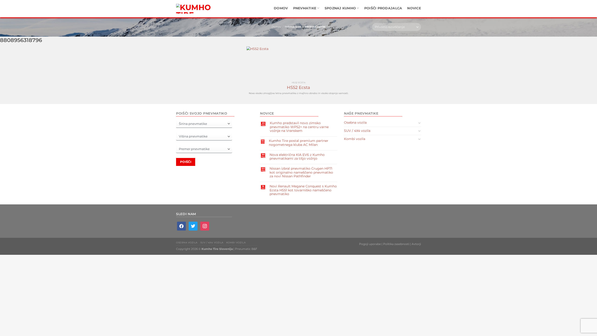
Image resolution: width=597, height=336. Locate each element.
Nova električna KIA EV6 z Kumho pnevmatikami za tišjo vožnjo (297, 156)
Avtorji (416, 244)
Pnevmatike (304, 8)
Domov (281, 8)
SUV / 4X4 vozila (357, 131)
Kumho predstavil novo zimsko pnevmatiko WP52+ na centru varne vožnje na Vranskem (299, 127)
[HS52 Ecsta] (298, 62)
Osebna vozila (355, 122)
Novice (414, 8)
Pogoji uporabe (370, 244)
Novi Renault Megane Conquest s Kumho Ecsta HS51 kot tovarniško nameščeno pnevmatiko (303, 190)
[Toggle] (419, 122)
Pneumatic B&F (246, 249)
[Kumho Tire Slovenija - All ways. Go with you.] (194, 9)
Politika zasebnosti (396, 244)
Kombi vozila (354, 139)
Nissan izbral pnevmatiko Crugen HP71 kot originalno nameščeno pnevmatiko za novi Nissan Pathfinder (301, 172)
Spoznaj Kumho (340, 8)
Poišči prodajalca (383, 8)
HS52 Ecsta (298, 87)
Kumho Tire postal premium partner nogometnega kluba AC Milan (298, 142)
